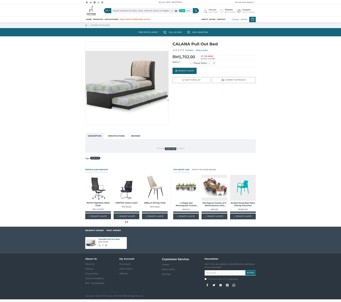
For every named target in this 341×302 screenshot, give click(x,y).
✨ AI (182, 11)
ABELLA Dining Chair (155, 203)
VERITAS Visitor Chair (126, 203)
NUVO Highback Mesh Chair (98, 204)
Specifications (116, 136)
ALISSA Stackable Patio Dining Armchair (243, 204)
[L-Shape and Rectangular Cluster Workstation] (186, 188)
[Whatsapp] (99, 2)
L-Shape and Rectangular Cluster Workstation (186, 204)
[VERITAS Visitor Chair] (126, 188)
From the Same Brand (204, 170)
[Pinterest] (103, 2)
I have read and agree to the (222, 279)
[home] (86, 25)
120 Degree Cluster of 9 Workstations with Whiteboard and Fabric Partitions (214, 204)
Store (188, 11)
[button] (191, 80)
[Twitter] (91, 2)
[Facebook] (87, 2)
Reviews (135, 136)
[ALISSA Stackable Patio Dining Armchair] (243, 188)
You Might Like (181, 170)
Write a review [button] (202, 50)
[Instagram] (220, 285)
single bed (95, 158)
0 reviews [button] (189, 50)
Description (94, 136)
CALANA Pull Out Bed (109, 239)
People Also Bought (96, 170)
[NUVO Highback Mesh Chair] (98, 188)
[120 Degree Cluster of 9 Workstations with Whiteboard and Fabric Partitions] (214, 188)
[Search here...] (196, 10)
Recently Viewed (94, 230)
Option (175, 62)
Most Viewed (113, 230)
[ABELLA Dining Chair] (155, 188)
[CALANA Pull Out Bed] (91, 243)
